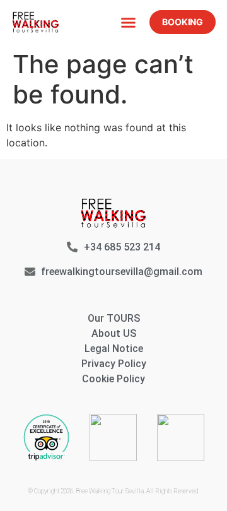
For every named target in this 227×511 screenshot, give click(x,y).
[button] (129, 22)
